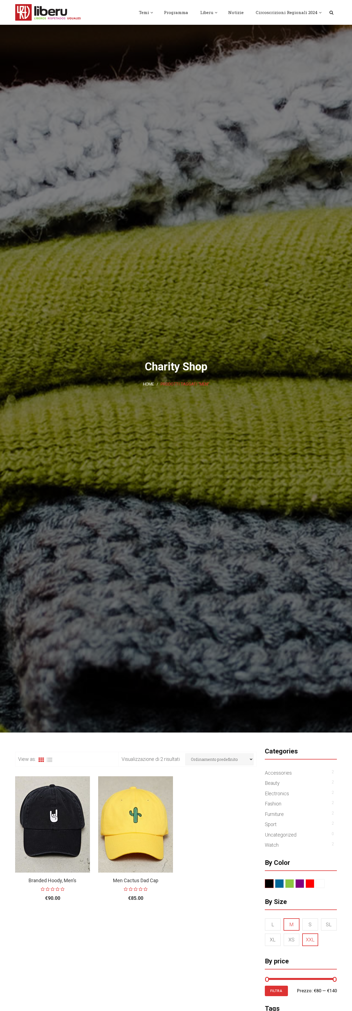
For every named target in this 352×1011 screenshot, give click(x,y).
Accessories (278, 773)
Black (273, 884)
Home (148, 384)
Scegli (40, 916)
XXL (310, 939)
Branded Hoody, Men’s (52, 880)
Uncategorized (280, 835)
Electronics (277, 793)
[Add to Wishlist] (71, 916)
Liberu (206, 12)
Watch (272, 845)
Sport (271, 824)
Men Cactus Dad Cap (135, 880)
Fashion (273, 804)
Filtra (276, 991)
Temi (144, 12)
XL (273, 939)
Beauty (272, 783)
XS (291, 939)
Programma (176, 12)
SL (329, 924)
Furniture (274, 814)
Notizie (236, 12)
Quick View (84, 916)
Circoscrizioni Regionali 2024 (287, 12)
